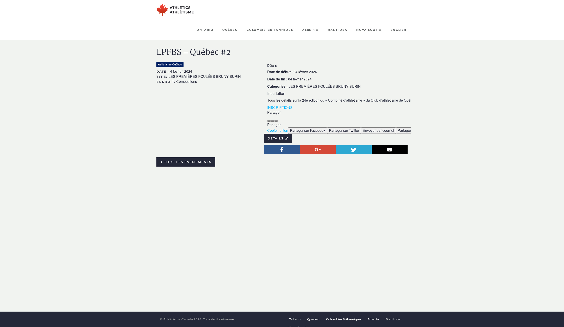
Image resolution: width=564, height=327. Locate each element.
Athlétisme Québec (170, 64)
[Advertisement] (282, 203)
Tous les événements (187, 162)
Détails (276, 138)
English (398, 30)
